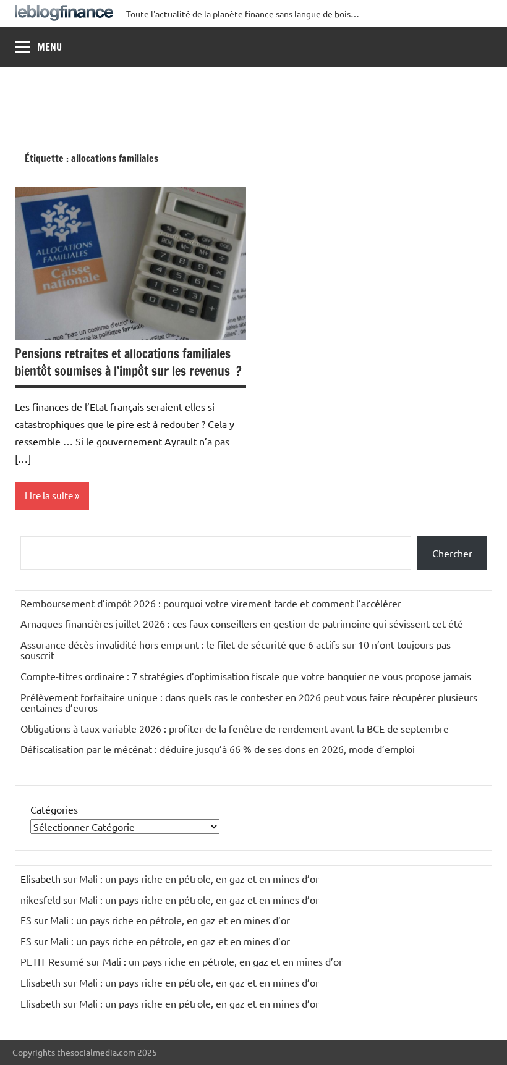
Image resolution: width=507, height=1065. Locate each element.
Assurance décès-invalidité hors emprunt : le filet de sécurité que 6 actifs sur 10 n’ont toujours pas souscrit (235, 650)
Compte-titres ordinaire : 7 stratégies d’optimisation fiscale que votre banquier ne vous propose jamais (245, 676)
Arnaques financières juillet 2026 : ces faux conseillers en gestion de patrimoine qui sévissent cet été (241, 623)
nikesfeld (40, 899)
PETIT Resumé (52, 961)
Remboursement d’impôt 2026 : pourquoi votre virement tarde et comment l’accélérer (210, 603)
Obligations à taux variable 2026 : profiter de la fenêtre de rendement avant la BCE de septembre (234, 728)
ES (26, 920)
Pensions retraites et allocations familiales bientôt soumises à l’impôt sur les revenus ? (128, 362)
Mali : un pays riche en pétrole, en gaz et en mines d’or (199, 878)
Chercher (452, 553)
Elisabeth (40, 982)
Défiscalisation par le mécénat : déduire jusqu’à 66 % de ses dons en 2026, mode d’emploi (217, 749)
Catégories (54, 809)
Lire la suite (49, 495)
